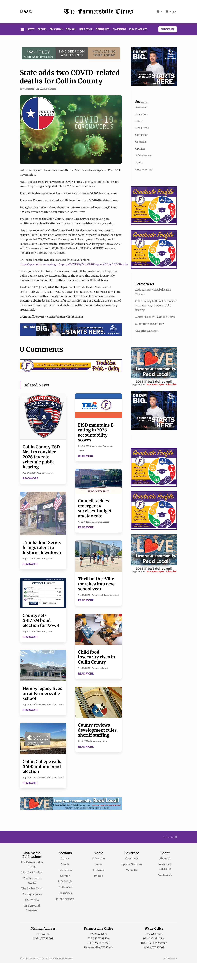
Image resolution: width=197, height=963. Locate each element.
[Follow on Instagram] (30, 11)
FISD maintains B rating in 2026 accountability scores (96, 432)
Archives (98, 870)
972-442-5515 (154, 934)
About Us (165, 858)
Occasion (140, 141)
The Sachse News (32, 888)
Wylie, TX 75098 (43, 938)
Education (56, 29)
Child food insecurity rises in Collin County (96, 657)
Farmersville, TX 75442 (98, 947)
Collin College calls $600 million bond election (42, 766)
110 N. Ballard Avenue (154, 943)
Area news (41, 473)
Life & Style (85, 29)
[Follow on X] (26, 11)
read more (30, 478)
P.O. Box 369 (43, 934)
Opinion (71, 29)
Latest (31, 29)
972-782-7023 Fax (98, 938)
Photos (98, 876)
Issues (98, 864)
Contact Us (165, 874)
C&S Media (32, 900)
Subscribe (168, 29)
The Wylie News (32, 894)
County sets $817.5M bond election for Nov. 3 (41, 620)
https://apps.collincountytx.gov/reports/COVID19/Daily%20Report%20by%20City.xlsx (74, 264)
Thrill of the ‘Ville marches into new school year (96, 583)
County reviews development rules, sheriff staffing (98, 730)
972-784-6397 (98, 934)
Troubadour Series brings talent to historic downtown (42, 547)
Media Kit (132, 870)
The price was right (146, 330)
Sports (42, 29)
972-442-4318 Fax (154, 938)
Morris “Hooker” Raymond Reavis (155, 316)
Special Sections (132, 864)
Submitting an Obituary (149, 323)
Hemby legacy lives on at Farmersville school (42, 693)
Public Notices (138, 29)
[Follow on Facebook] (21, 11)
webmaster (28, 88)
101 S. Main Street (98, 943)
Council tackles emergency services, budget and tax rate (95, 508)
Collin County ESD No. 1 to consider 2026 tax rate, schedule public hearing (41, 456)
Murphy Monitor (32, 872)
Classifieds (119, 29)
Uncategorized (144, 169)
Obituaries (102, 29)
